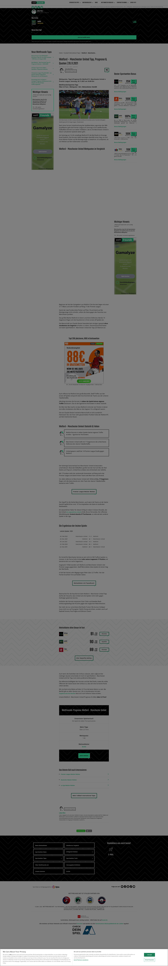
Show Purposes (149, 960)
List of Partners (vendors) (81, 960)
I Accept (149, 954)
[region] (84, 957)
